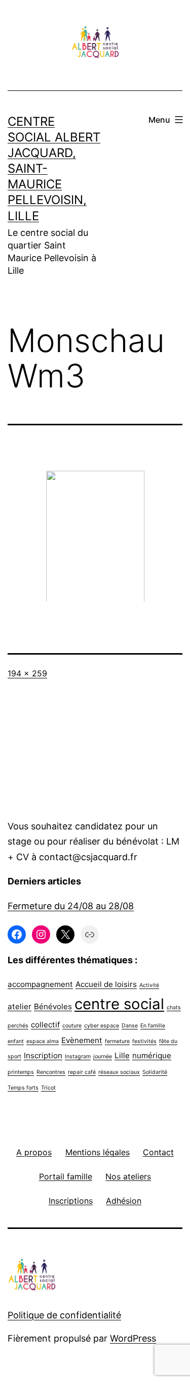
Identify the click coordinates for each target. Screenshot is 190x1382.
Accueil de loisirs (106, 984)
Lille (122, 1055)
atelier (19, 1006)
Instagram (78, 1056)
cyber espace (101, 1025)
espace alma (42, 1041)
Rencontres (50, 1072)
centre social (119, 1004)
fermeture (117, 1041)
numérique (151, 1055)
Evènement (81, 1040)
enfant (16, 1041)
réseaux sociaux (119, 1072)
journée (102, 1056)
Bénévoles (53, 1006)
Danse (130, 1025)
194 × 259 (27, 673)
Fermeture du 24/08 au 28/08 (71, 906)
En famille (152, 1025)
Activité (149, 985)
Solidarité (154, 1072)
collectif (45, 1024)
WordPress (133, 1338)
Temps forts (23, 1087)
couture (72, 1025)
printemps (21, 1072)
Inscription (43, 1055)
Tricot (48, 1087)
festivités (144, 1041)
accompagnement (40, 984)
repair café (82, 1072)
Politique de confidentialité (64, 1315)
